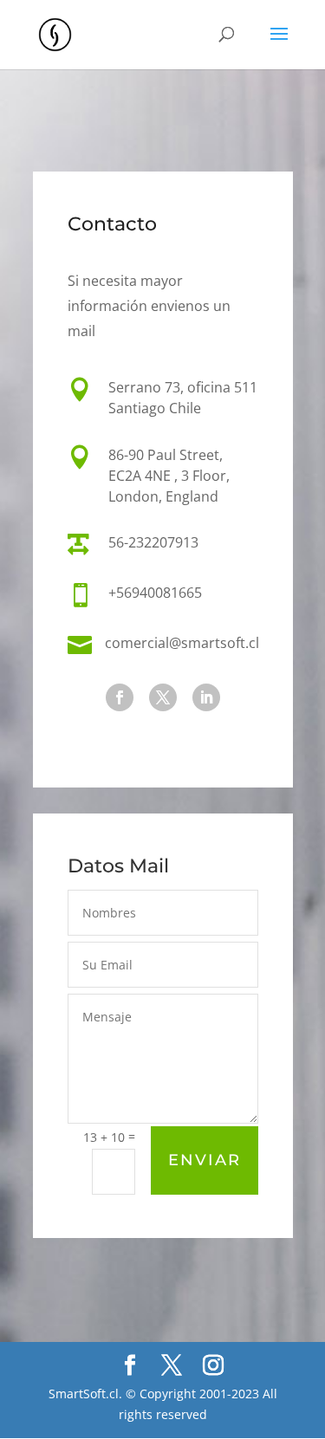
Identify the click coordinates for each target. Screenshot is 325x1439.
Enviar (204, 1160)
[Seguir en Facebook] (119, 697)
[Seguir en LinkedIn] (206, 697)
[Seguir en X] (163, 697)
